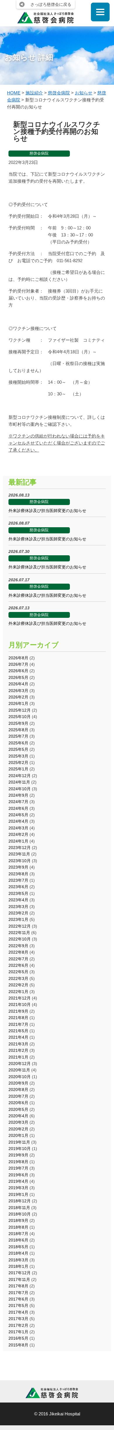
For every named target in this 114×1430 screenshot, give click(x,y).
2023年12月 (19, 847)
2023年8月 (18, 874)
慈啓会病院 (39, 153)
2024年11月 (19, 782)
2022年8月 (18, 952)
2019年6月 (18, 1175)
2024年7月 (18, 801)
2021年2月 (18, 1050)
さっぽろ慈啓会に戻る (50, 4)
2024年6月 (18, 808)
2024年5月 (18, 814)
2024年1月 (18, 841)
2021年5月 (18, 1030)
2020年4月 (18, 1115)
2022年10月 (19, 939)
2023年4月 (18, 900)
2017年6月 (18, 1299)
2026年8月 (18, 658)
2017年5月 (18, 1305)
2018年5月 (18, 1246)
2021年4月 (18, 1037)
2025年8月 (18, 729)
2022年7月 (18, 959)
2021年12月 (19, 998)
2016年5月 (18, 1338)
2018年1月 (18, 1266)
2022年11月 (19, 932)
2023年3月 (18, 906)
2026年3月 (18, 690)
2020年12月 (19, 1063)
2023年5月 (18, 893)
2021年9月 (18, 1011)
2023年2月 (18, 913)
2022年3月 (18, 978)
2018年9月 (18, 1220)
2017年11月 (19, 1279)
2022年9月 (18, 945)
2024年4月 (18, 821)
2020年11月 (19, 1070)
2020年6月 (18, 1102)
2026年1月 (18, 703)
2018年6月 (18, 1240)
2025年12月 (19, 710)
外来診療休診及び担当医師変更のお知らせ (47, 510)
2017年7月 (18, 1292)
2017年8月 (18, 1286)
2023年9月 (18, 867)
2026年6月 (18, 670)
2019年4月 (18, 1181)
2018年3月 (18, 1260)
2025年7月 (18, 736)
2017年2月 (18, 1325)
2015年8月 (18, 1345)
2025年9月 (18, 723)
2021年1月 (18, 1057)
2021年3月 (18, 1044)
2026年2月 (18, 697)
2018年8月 (18, 1227)
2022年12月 (19, 926)
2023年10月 (19, 860)
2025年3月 (18, 756)
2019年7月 (18, 1168)
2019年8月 (18, 1161)
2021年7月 (18, 1024)
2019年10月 (19, 1148)
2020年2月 (18, 1129)
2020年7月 (18, 1096)
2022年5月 (18, 971)
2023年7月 (18, 880)
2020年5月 (18, 1109)
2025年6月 (18, 743)
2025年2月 (18, 762)
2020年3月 (18, 1122)
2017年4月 (18, 1312)
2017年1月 (18, 1331)
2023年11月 (19, 854)
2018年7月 (18, 1233)
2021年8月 (18, 1017)
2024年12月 (19, 775)
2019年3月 (18, 1187)
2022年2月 (18, 985)
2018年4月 (18, 1253)
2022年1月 (18, 991)
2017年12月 (19, 1272)
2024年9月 (18, 795)
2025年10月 (19, 716)
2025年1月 (18, 769)
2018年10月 (19, 1214)
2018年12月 (19, 1201)
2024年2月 (18, 834)
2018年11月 (19, 1207)
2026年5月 (18, 677)
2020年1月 (18, 1135)
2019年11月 (19, 1142)
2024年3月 (18, 828)
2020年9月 (18, 1083)
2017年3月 (18, 1318)
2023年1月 (18, 919)
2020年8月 (18, 1089)
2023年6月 (18, 886)
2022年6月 (18, 965)
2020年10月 (19, 1076)
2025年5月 (18, 749)
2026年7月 (18, 664)
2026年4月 (18, 684)
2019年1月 (18, 1194)
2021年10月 (19, 1004)
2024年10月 (19, 788)
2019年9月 (18, 1155)
